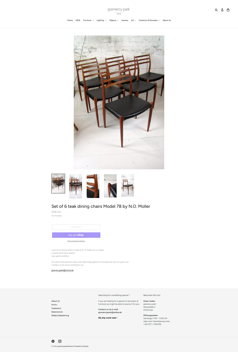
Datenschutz (57, 312)
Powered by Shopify (81, 346)
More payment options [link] (76, 241)
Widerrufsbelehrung (60, 315)
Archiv (54, 304)
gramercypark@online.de (62, 270)
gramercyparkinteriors (65, 346)
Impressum (56, 308)
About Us (55, 301)
